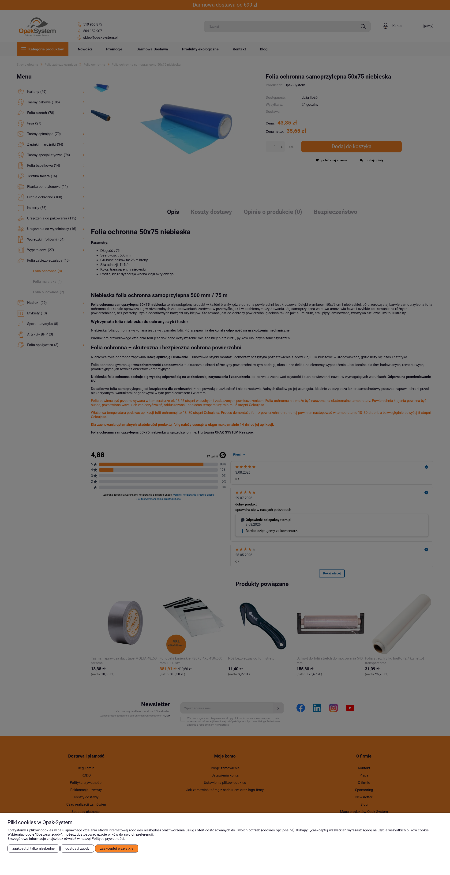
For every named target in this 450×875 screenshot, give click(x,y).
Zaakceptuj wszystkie (116, 848)
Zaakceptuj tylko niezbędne (33, 848)
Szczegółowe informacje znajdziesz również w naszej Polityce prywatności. (66, 839)
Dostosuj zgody (77, 848)
